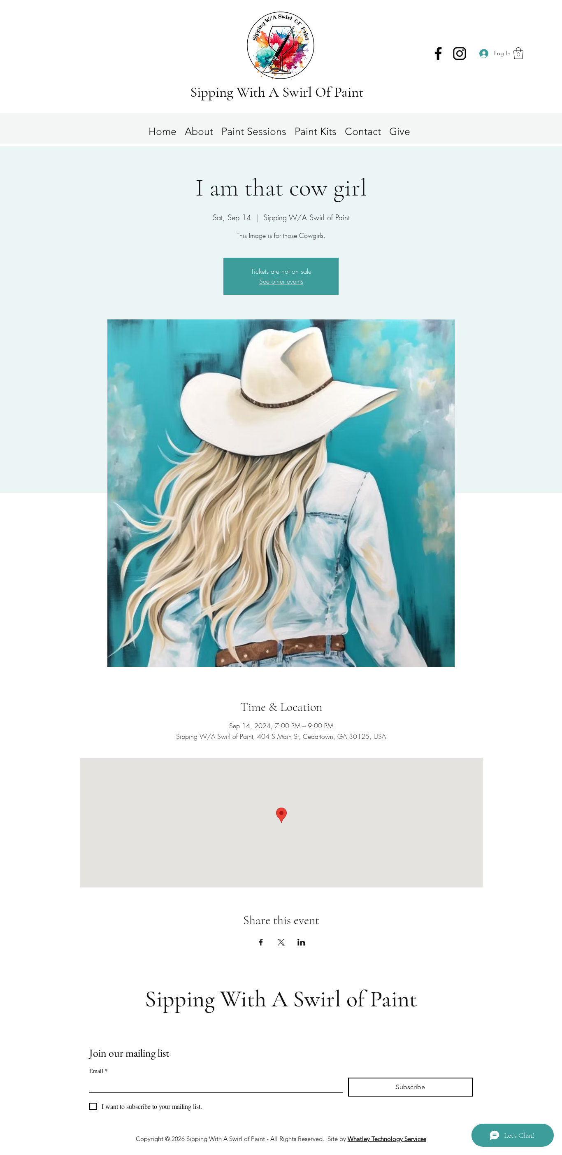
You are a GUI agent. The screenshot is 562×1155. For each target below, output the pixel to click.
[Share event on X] (281, 942)
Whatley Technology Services (387, 1139)
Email (98, 1070)
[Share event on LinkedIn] (301, 942)
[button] (518, 53)
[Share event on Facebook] (261, 942)
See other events (281, 281)
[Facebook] (438, 53)
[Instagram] (459, 53)
